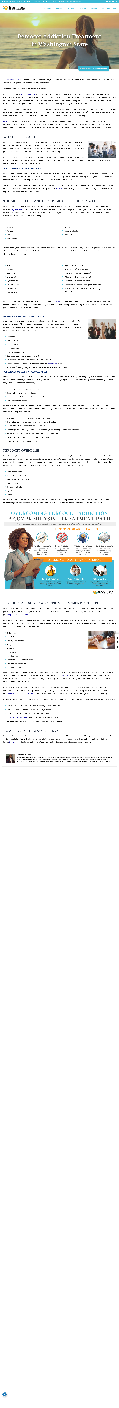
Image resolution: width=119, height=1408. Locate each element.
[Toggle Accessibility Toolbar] (4, 1394)
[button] (52, 8)
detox (65, 675)
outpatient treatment (28, 693)
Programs (47, 8)
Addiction (7, 121)
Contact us (13, 742)
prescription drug (28, 94)
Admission (82, 8)
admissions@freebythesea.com (71, 2)
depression (52, 363)
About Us (71, 8)
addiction (59, 188)
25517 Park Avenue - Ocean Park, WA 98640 (16, 2)
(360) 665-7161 (52, 2)
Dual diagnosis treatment (17, 717)
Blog (114, 8)
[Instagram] (116, 2)
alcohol (58, 301)
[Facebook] (107, 2)
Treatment (59, 8)
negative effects (18, 209)
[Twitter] (113, 2)
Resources (93, 8)
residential (12, 693)
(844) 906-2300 (39, 2)
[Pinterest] (110, 2)
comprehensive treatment (17, 614)
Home (82, 69)
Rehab (88, 69)
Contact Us (106, 8)
